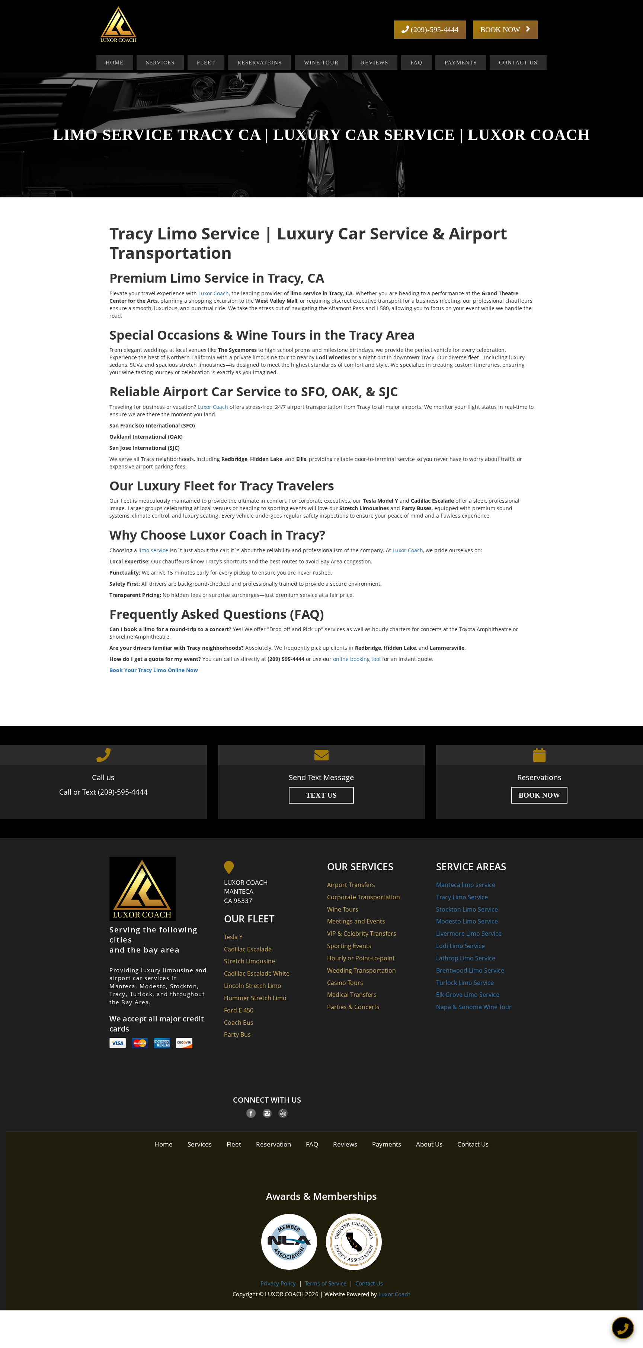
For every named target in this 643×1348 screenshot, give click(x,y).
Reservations (259, 63)
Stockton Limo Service (467, 909)
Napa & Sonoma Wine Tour (474, 1007)
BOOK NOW (501, 29)
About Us (429, 1144)
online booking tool (357, 658)
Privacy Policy (278, 1283)
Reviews (374, 63)
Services (160, 63)
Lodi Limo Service (460, 946)
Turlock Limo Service (465, 983)
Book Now (539, 795)
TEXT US (321, 795)
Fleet (206, 63)
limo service (153, 550)
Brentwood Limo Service (470, 970)
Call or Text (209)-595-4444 (103, 792)
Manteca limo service (465, 885)
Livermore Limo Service (469, 933)
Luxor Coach (213, 293)
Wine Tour (321, 63)
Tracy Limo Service (462, 897)
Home (115, 63)
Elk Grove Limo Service (467, 995)
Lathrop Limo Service (465, 958)
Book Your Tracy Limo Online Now (153, 670)
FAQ (416, 63)
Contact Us (518, 63)
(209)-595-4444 (433, 29)
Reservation (273, 1144)
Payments (461, 63)
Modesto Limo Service (467, 921)
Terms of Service (325, 1283)
